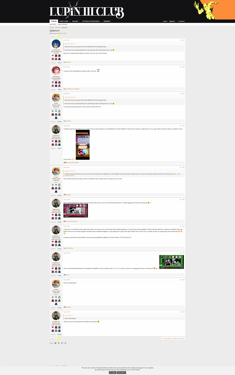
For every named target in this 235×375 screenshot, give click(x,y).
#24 (183, 126)
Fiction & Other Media (90, 21)
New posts (53, 24)
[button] (69, 21)
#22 (183, 67)
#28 (183, 253)
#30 (183, 312)
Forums (54, 21)
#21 (183, 40)
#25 (183, 167)
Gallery (75, 21)
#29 (183, 279)
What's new (63, 21)
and (72, 89)
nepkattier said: (69, 44)
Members (106, 21)
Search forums (62, 24)
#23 (183, 93)
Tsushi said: (68, 315)
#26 (183, 199)
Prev (53, 36)
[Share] (180, 40)
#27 (183, 226)
